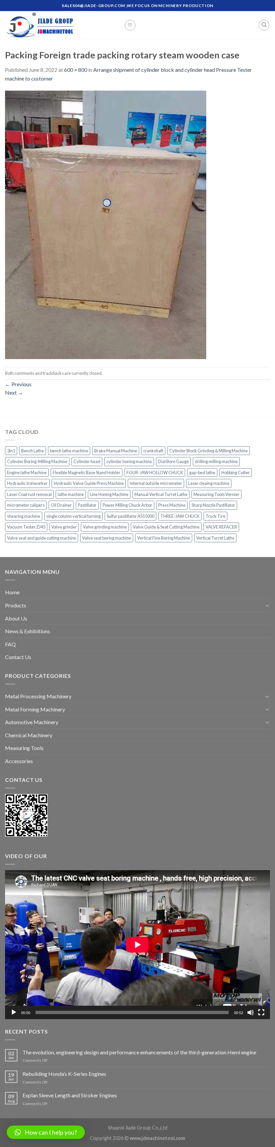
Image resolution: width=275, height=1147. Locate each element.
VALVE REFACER (221, 527)
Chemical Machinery (28, 735)
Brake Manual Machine (115, 450)
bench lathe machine (69, 450)
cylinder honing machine (129, 461)
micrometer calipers (26, 505)
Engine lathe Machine (27, 472)
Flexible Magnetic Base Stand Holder (86, 472)
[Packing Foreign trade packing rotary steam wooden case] (105, 224)
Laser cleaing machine (208, 483)
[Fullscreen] (261, 1012)
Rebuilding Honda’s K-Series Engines (64, 1073)
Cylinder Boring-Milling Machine (37, 461)
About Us (16, 618)
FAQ (10, 644)
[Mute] (250, 1012)
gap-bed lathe (202, 472)
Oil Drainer (61, 505)
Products (15, 605)
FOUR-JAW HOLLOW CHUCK (154, 472)
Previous (18, 384)
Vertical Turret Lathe (215, 538)
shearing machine (23, 516)
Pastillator (87, 505)
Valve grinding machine (105, 527)
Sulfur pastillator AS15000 (130, 516)
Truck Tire (215, 516)
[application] (137, 944)
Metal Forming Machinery (35, 709)
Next (14, 392)
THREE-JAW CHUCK (180, 516)
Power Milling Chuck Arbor (127, 505)
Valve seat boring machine (106, 538)
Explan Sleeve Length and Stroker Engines (69, 1095)
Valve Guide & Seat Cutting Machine (166, 527)
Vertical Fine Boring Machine (163, 538)
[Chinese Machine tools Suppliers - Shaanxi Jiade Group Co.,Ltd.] (59, 25)
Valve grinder (64, 527)
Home (12, 592)
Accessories (19, 761)
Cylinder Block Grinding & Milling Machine (208, 450)
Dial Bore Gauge (173, 461)
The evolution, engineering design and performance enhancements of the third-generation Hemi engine (139, 1052)
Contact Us (18, 657)
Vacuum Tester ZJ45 (26, 527)
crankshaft (153, 450)
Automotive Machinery (31, 722)
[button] (46, 1132)
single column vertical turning (73, 516)
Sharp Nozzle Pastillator (213, 505)
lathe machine (71, 494)
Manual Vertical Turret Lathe (160, 494)
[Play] (13, 1012)
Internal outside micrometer (156, 483)
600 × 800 (75, 69)
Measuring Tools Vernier (216, 494)
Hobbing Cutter (235, 472)
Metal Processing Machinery (38, 696)
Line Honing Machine (109, 494)
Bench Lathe (32, 450)
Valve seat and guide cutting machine (41, 538)
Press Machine (171, 505)
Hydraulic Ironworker (27, 483)
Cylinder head (86, 461)
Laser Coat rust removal (29, 494)
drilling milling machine (216, 461)
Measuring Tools (24, 748)
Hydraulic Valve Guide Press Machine (89, 483)
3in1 (11, 450)
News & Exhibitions (27, 631)
